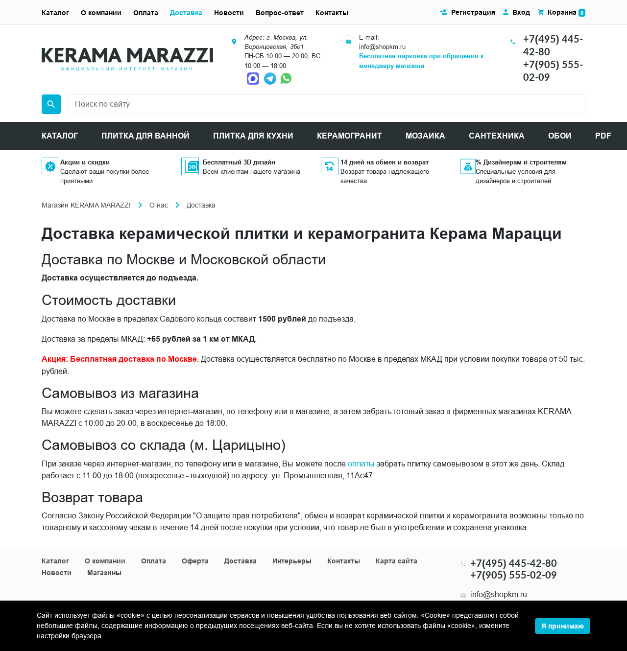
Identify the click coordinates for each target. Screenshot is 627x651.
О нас (158, 205)
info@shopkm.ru (382, 46)
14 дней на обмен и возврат (384, 162)
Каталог (55, 13)
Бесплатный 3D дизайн (239, 162)
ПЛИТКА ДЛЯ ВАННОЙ (145, 135)
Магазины (104, 573)
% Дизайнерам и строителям (521, 162)
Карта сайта (396, 561)
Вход (521, 12)
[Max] (254, 78)
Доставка (186, 13)
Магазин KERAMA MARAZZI (86, 205)
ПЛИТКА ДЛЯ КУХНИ (253, 135)
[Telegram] (271, 78)
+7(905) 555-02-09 (513, 575)
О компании (101, 13)
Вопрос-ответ (280, 13)
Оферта (195, 561)
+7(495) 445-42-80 (513, 563)
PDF (603, 135)
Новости (229, 13)
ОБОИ (560, 135)
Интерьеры (292, 561)
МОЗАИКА (425, 135)
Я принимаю (562, 626)
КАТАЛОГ (60, 135)
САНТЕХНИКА (497, 135)
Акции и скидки (85, 162)
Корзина (565, 12)
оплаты (361, 463)
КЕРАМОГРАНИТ (349, 135)
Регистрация (473, 12)
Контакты (331, 13)
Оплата (145, 13)
